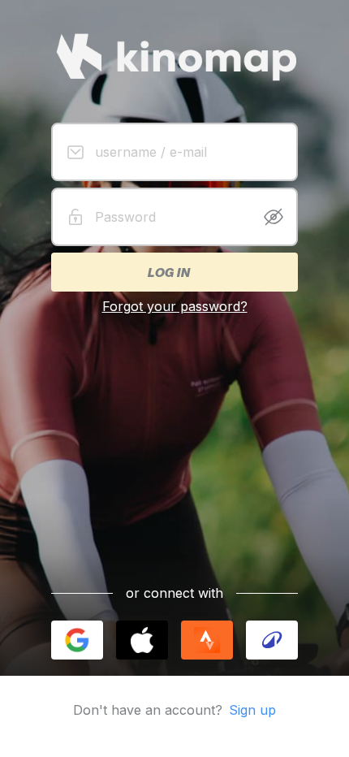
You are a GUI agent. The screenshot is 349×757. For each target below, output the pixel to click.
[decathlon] (272, 640)
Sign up (252, 710)
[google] (77, 640)
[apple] (142, 640)
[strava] (207, 640)
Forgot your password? (175, 306)
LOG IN (168, 272)
